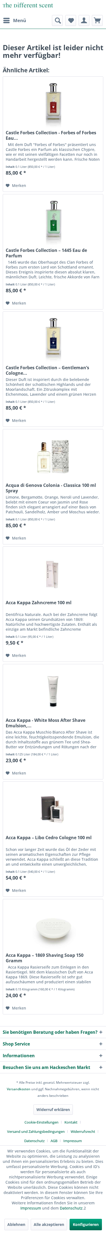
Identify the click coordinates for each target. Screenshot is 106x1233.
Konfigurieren (86, 1224)
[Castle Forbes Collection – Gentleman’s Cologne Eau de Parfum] (53, 339)
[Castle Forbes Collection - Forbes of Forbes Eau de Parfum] (53, 104)
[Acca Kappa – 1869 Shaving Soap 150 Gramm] (53, 926)
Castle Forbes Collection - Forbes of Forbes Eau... (51, 135)
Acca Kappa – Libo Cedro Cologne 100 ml (49, 838)
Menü (19, 20)
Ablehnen (16, 1224)
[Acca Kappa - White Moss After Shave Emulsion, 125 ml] (53, 691)
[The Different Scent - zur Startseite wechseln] (28, 7)
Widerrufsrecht (83, 1131)
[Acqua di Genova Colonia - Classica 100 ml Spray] (53, 456)
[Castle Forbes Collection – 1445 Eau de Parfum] (53, 221)
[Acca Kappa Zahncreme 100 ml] (53, 573)
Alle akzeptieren (49, 1224)
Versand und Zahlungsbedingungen (36, 1131)
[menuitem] (14, 20)
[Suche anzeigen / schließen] (57, 20)
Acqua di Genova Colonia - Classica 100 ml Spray (51, 488)
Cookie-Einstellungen (41, 1122)
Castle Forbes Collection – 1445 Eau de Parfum (46, 253)
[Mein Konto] (84, 20)
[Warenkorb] (97, 20)
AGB (54, 1140)
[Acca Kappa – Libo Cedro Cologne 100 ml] (53, 808)
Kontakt (70, 1122)
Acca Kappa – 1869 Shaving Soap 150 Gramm (44, 957)
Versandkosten (18, 1089)
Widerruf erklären (53, 1109)
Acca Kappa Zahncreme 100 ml (38, 603)
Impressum (72, 1140)
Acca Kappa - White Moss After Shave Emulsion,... (45, 722)
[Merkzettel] (70, 20)
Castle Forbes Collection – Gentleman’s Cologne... (47, 370)
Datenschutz (34, 1140)
